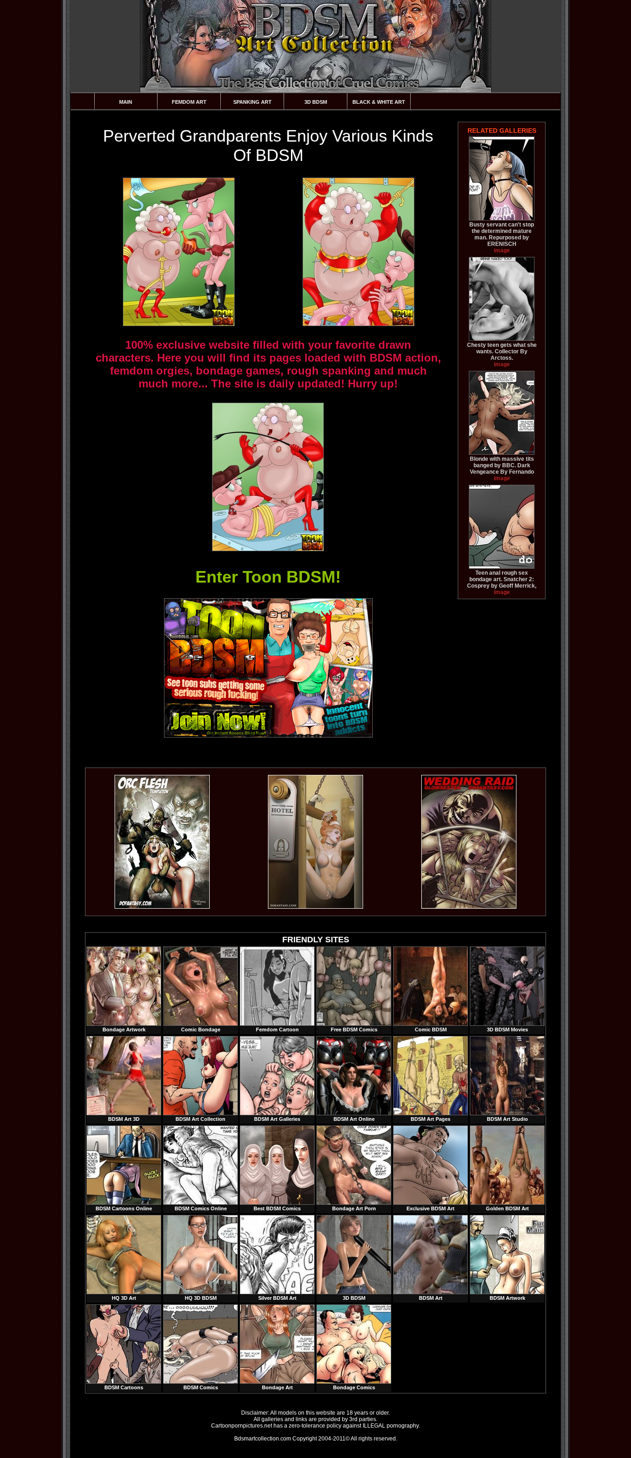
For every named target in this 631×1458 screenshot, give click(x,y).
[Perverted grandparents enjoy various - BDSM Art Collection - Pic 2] (358, 252)
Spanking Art (252, 102)
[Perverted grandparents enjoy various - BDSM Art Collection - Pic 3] (267, 477)
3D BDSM (315, 102)
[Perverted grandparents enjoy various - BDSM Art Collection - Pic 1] (178, 252)
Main (125, 102)
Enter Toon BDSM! (268, 576)
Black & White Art (378, 102)
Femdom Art (189, 102)
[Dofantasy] (162, 907)
